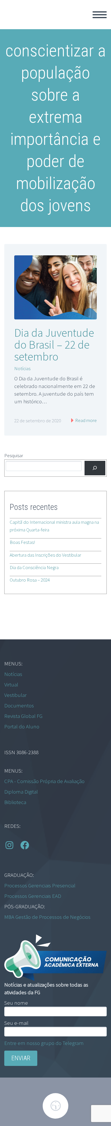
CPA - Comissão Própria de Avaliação (44, 781)
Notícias (22, 368)
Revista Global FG (23, 716)
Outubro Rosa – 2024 (30, 580)
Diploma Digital (21, 791)
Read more (85, 420)
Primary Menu (99, 15)
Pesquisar (13, 455)
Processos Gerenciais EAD (32, 895)
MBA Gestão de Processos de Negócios (47, 916)
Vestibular (15, 695)
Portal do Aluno (21, 726)
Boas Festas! (22, 542)
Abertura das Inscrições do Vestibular (45, 555)
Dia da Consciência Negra (34, 567)
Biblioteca (15, 802)
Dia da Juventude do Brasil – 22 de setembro (54, 345)
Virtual (11, 684)
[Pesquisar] (95, 468)
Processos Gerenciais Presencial (39, 885)
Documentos (19, 705)
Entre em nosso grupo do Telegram (44, 1043)
